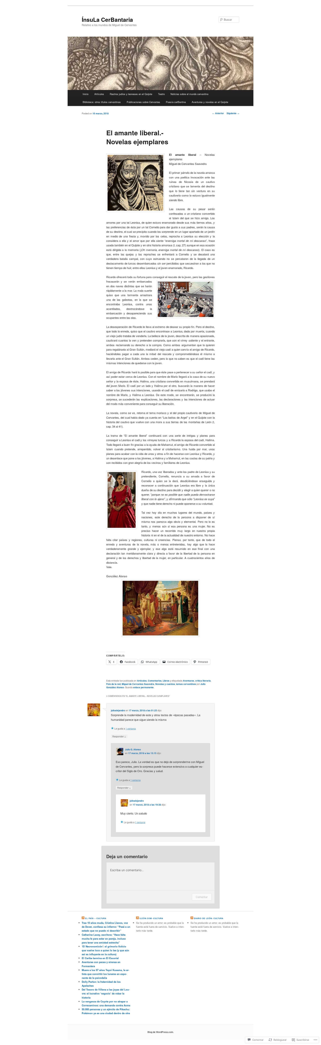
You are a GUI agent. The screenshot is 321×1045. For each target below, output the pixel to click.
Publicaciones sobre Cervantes (143, 102)
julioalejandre (118, 710)
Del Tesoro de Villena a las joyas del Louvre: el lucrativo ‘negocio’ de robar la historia (105, 993)
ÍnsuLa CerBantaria (107, 19)
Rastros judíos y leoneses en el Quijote (131, 94)
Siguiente (233, 113)
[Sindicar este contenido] (83, 918)
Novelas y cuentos (165, 684)
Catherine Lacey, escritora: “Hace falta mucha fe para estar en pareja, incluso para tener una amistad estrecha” (104, 938)
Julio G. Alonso (133, 749)
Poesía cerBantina (176, 102)
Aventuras (188, 680)
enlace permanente (143, 687)
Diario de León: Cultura (208, 918)
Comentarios (155, 680)
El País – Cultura (95, 918)
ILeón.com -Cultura (151, 918)
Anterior (218, 113)
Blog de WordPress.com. (160, 1032)
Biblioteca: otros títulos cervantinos (102, 102)
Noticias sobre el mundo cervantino (189, 94)
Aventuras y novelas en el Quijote (210, 102)
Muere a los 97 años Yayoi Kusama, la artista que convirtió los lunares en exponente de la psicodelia (105, 974)
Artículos (99, 94)
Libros (166, 680)
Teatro (161, 94)
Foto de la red (113, 684)
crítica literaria (203, 680)
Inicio (85, 94)
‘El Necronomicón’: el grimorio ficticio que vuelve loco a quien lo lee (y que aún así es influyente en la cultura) (105, 950)
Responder (119, 736)
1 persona (131, 728)
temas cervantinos (186, 684)
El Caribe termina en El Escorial (100, 958)
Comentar (202, 897)
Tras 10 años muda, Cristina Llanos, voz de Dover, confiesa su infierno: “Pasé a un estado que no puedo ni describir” (106, 926)
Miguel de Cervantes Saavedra (138, 684)
